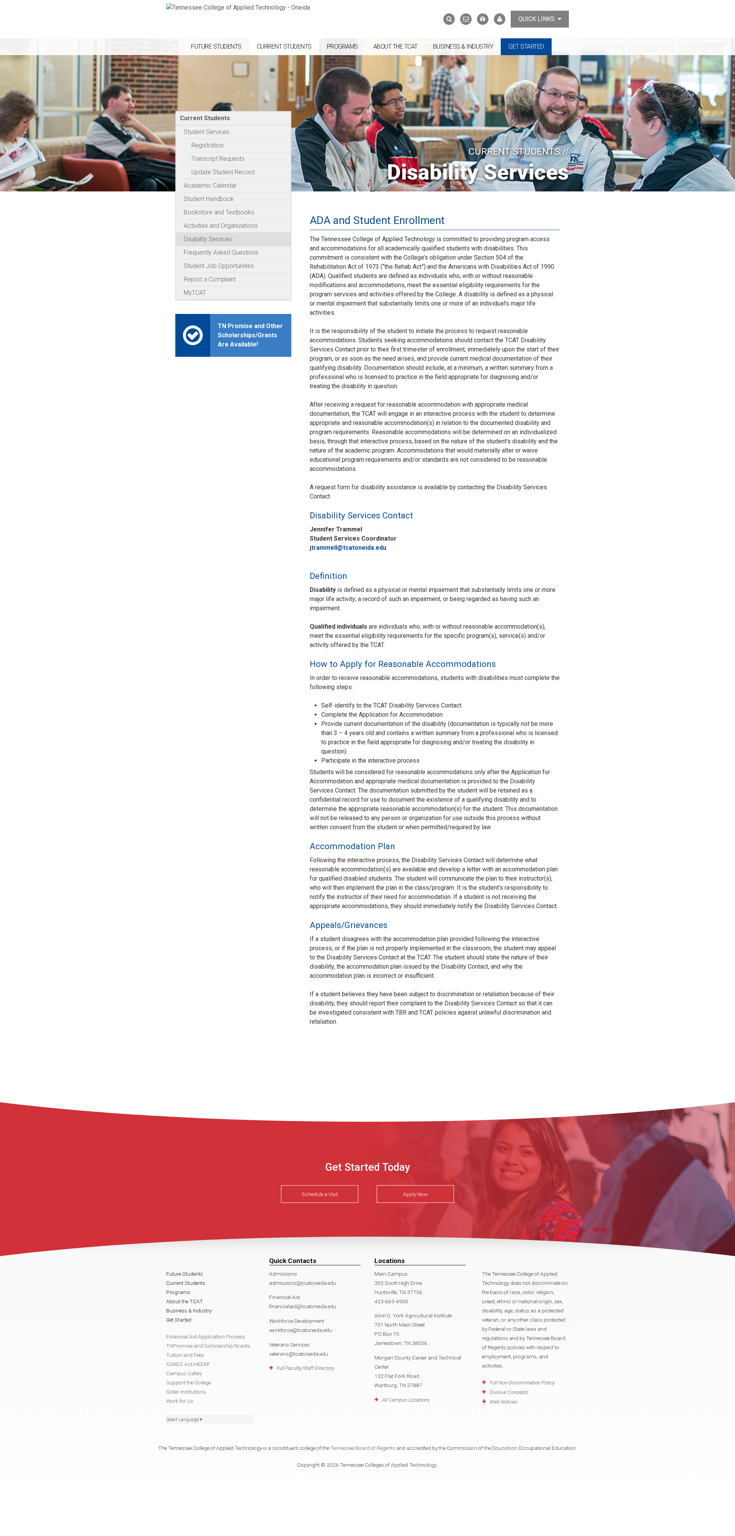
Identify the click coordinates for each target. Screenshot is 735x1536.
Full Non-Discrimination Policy (522, 1382)
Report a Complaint (210, 279)
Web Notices (504, 1402)
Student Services (206, 132)
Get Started (526, 46)
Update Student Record (223, 172)
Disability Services (208, 239)
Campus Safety (184, 1373)
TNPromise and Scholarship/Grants (208, 1346)
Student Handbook (209, 199)
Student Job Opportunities (219, 266)
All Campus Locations (406, 1400)
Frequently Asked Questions (221, 252)
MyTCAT (195, 292)
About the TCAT (395, 46)
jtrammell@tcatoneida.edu (348, 547)
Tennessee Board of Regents (362, 1448)
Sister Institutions (186, 1392)
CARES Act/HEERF (188, 1364)
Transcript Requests (218, 158)
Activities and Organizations (221, 225)
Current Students (284, 46)
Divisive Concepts (509, 1392)
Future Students (216, 46)
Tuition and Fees (185, 1355)
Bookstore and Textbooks (219, 212)
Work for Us (179, 1401)
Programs (342, 46)
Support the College (188, 1382)
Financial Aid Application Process (205, 1336)
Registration (207, 145)
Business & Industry (463, 46)
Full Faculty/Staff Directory (305, 1368)
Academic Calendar (210, 185)
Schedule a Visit (320, 1194)
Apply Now (415, 1194)
